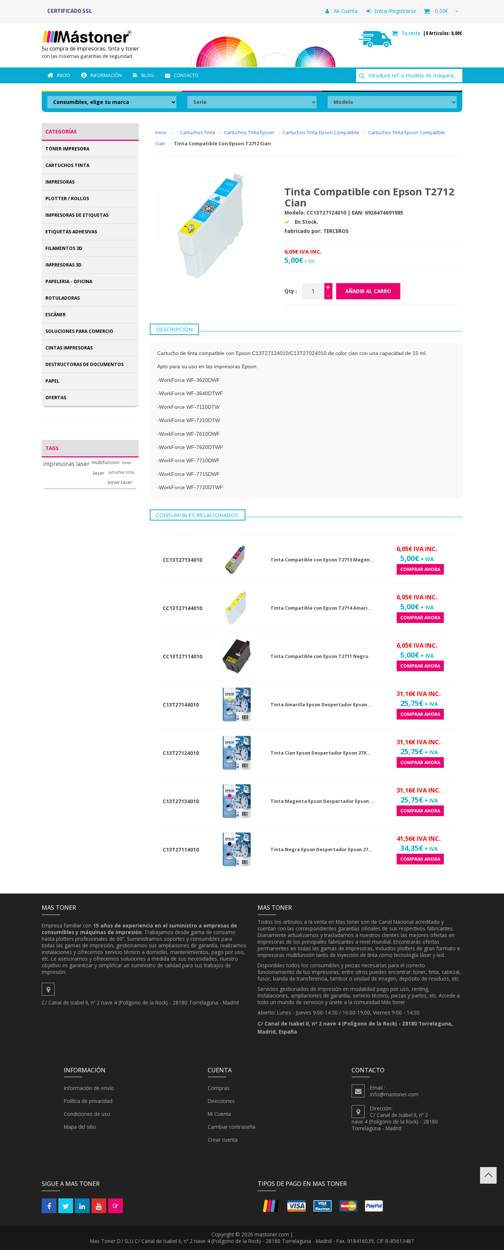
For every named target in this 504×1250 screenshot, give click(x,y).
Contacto (186, 75)
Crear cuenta (223, 1139)
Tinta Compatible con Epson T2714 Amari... (321, 608)
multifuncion (106, 462)
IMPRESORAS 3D (63, 265)
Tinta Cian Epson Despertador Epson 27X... (320, 753)
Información (106, 75)
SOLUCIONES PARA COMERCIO (79, 331)
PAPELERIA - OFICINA (68, 281)
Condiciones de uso (87, 1113)
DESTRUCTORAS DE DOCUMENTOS (84, 364)
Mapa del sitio (80, 1126)
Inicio (63, 75)
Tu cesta (411, 33)
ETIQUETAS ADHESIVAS (71, 232)
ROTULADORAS (62, 298)
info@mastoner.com (394, 1094)
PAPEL (52, 381)
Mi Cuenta (345, 10)
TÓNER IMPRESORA (67, 149)
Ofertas (55, 397)
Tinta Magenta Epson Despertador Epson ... (322, 801)
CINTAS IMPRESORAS (69, 348)
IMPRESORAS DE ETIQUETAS (76, 215)
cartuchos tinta (121, 472)
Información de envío (89, 1087)
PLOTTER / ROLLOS (67, 198)
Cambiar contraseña (231, 1126)
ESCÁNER (55, 314)
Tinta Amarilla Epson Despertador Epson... (321, 704)
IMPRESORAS (60, 182)
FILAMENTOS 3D (63, 248)
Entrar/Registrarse (395, 10)
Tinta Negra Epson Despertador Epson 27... (321, 849)
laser (98, 473)
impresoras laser (66, 464)
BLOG (147, 75)
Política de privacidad (88, 1100)
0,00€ (441, 10)
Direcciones (221, 1100)
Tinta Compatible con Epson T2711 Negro (319, 656)
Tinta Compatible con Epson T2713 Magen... (322, 560)
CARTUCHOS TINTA (67, 165)
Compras (218, 1087)
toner (126, 462)
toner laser (120, 482)
